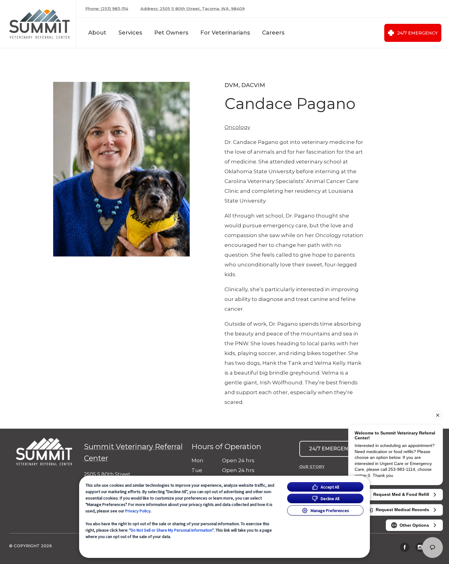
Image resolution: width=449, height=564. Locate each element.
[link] (39, 24)
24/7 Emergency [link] (417, 33)
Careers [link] (273, 32)
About (97, 32)
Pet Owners (171, 32)
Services (130, 32)
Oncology (237, 127)
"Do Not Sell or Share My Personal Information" (171, 530)
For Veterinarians (225, 32)
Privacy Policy (138, 511)
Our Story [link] (312, 466)
